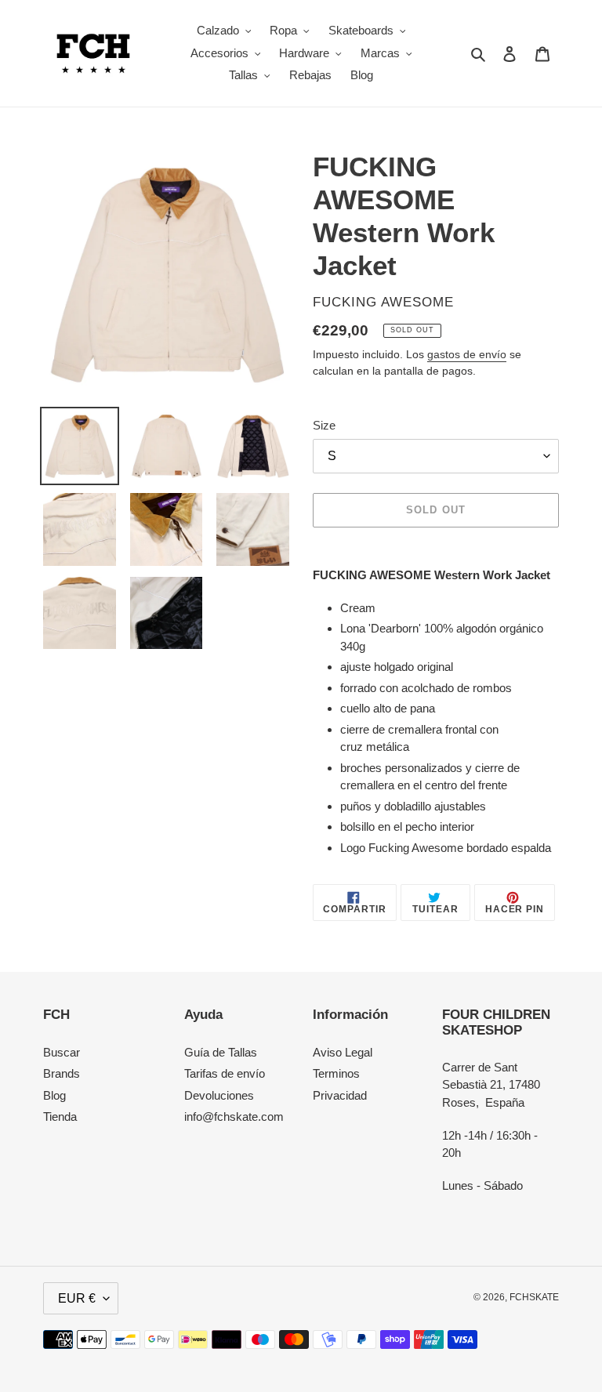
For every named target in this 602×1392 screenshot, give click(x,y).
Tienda (60, 1116)
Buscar (61, 1052)
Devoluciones (219, 1095)
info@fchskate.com (234, 1116)
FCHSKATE (534, 1297)
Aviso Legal (342, 1052)
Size (324, 425)
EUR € (77, 1298)
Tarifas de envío (224, 1073)
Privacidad (340, 1095)
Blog (54, 1095)
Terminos (336, 1073)
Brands (61, 1073)
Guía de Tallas (220, 1052)
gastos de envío (466, 354)
